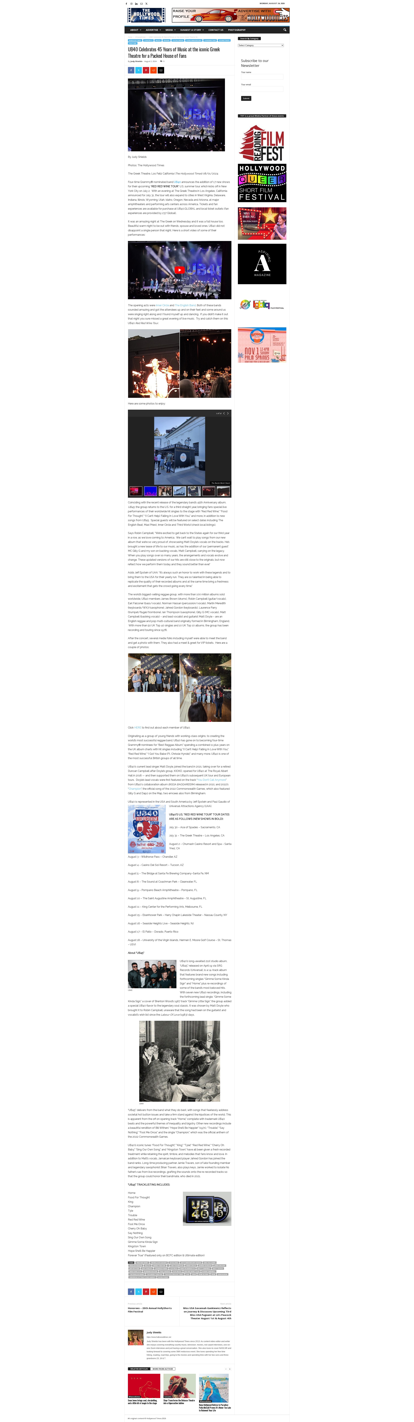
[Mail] (141, 4)
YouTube (132, 43)
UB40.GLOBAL (203, 1274)
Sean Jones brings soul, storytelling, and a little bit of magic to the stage (142, 1402)
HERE (137, 727)
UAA (187, 1274)
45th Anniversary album (191, 1263)
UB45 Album (222, 1274)
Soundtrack (224, 40)
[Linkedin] (136, 4)
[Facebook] (126, 4)
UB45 (213, 1274)
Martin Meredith (187, 1268)
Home (130, 37)
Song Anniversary (193, 40)
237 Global (173, 1263)
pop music (177, 1271)
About (134, 29)
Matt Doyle (218, 1268)
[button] (284, 30)
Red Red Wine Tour (192, 1271)
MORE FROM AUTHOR (163, 1369)
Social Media (178, 40)
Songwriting (210, 40)
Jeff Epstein (134, 1268)
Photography (236, 29)
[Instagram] (131, 4)
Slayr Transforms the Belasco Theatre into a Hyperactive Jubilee (179, 1402)
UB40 (194, 1274)
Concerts (148, 40)
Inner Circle (162, 305)
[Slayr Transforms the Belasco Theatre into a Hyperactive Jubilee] (179, 1386)
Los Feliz (174, 1268)
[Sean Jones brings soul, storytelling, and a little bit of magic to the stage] (144, 1386)
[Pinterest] (146, 70)
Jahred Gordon (205, 1266)
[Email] (161, 70)
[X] (146, 4)
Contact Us (215, 29)
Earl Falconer (209, 1263)
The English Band (185, 305)
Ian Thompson (177, 1266)
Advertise (152, 29)
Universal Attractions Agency (142, 1277)
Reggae (166, 40)
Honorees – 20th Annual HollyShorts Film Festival (150, 1309)
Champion (135, 788)
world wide (163, 1277)
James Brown (219, 1266)
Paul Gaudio (165, 1271)
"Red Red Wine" (142, 1263)
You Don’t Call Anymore (211, 779)
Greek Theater (159, 1266)
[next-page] (229, 1369)
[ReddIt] (153, 70)
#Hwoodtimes (140, 37)
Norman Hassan (150, 1271)
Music (158, 40)
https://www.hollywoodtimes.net (159, 1337)
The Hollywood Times (174, 1274)
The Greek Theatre (154, 1274)
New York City (135, 1271)
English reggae (136, 1266)
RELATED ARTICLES (139, 1369)
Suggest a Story (190, 29)
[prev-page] (226, 1369)
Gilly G (147, 1266)
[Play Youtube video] (179, 270)
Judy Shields (136, 61)
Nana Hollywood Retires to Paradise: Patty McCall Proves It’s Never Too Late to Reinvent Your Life (215, 1407)
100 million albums (159, 1263)
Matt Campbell (203, 1268)
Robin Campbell (208, 1271)
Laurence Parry (161, 1268)
